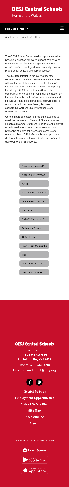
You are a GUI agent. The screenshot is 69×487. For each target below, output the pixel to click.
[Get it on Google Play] (34, 460)
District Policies (34, 391)
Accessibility (35, 417)
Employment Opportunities (34, 398)
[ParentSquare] (34, 450)
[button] (17, 28)
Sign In (34, 423)
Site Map (34, 410)
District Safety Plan (34, 404)
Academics (11, 37)
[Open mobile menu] (62, 28)
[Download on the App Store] (34, 470)
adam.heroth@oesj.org (39, 370)
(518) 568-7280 (40, 365)
